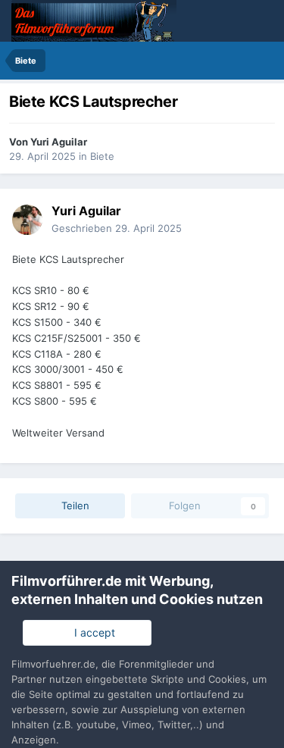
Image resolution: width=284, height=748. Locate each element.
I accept (91, 632)
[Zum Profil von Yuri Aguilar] (27, 220)
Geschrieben (116, 228)
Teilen (73, 505)
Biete (102, 156)
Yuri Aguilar (58, 142)
